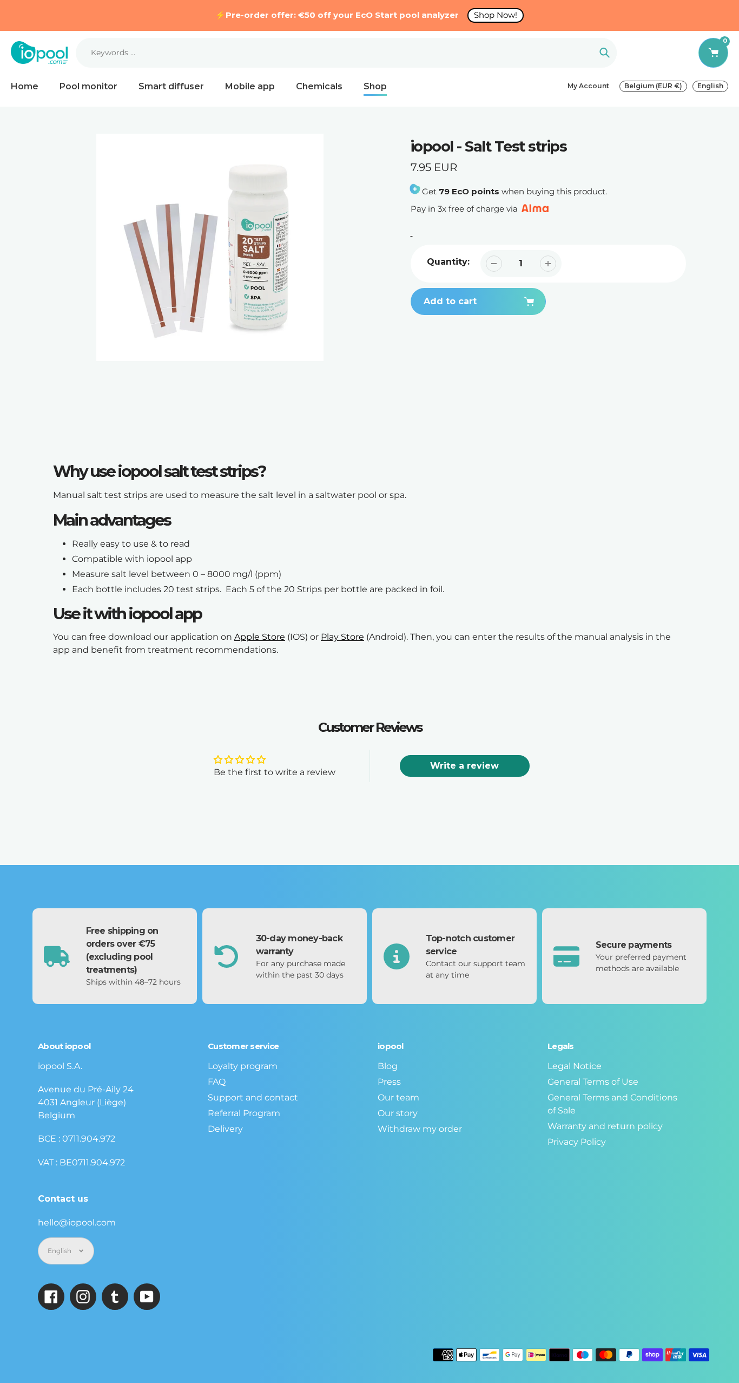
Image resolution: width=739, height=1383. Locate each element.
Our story (398, 1113)
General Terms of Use (592, 1082)
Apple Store (259, 637)
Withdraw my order (420, 1129)
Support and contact (253, 1097)
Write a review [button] (464, 766)
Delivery (225, 1129)
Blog (388, 1066)
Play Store (342, 637)
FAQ (217, 1082)
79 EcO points (469, 191)
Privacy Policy (576, 1142)
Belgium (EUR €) (653, 86)
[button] (618, 300)
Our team (398, 1097)
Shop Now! (495, 15)
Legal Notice (574, 1066)
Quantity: (448, 262)
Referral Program (244, 1113)
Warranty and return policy (605, 1126)
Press (389, 1082)
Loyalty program (243, 1066)
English (710, 86)
